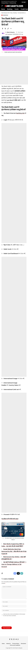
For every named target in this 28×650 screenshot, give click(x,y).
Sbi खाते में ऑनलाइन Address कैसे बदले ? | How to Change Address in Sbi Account (13, 564)
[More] (11, 28)
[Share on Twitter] (5, 28)
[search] (22, 6)
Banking (5, 15)
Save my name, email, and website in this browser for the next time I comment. (14, 614)
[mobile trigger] (2, 6)
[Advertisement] (14, 70)
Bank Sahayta (11, 32)
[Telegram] (16, 639)
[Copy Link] (8, 28)
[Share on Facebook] (2, 28)
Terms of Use (13, 3)
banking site (20, 113)
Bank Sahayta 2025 (14, 5)
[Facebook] (10, 639)
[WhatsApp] (18, 639)
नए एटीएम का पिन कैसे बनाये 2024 (9, 519)
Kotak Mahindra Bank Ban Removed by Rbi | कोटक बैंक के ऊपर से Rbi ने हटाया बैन (13, 551)
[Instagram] (14, 639)
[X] (12, 639)
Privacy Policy (4, 3)
